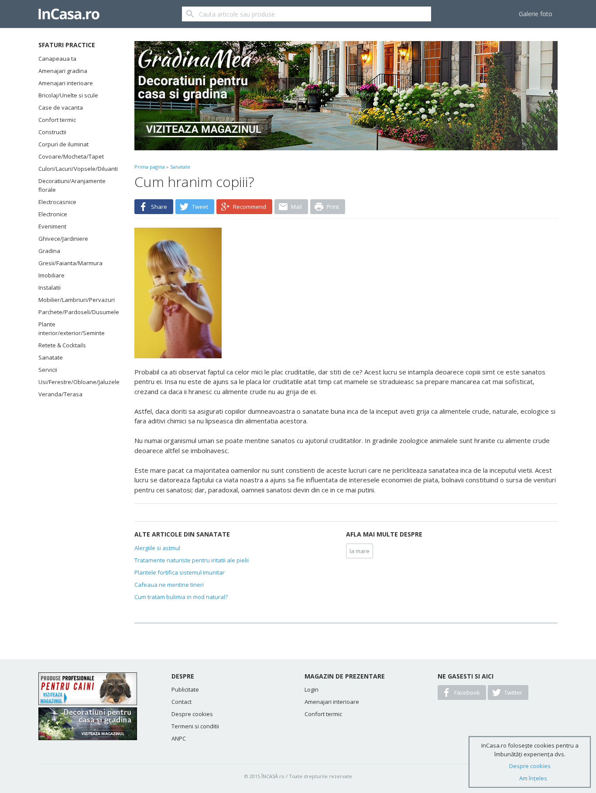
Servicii (47, 370)
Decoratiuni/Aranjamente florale (72, 185)
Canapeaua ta (57, 58)
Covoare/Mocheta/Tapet (71, 156)
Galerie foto (535, 14)
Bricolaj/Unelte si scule (68, 95)
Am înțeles (533, 778)
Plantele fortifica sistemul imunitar (179, 572)
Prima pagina (149, 166)
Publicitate (185, 689)
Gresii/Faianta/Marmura (70, 263)
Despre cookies (192, 714)
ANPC (178, 738)
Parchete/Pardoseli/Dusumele (75, 312)
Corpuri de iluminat (63, 144)
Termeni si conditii (195, 726)
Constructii (52, 132)
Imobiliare (51, 275)
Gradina (49, 251)
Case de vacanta (60, 107)
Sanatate (50, 357)
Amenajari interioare (65, 83)
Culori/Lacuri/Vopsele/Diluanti (75, 169)
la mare (359, 551)
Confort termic (57, 120)
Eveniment (52, 226)
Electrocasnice (57, 202)
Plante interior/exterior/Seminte (71, 328)
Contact (181, 702)
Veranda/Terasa (60, 394)
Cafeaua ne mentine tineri (169, 585)
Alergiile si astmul (157, 548)
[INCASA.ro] (68, 13)
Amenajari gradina (62, 71)
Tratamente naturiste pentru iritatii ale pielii (191, 560)
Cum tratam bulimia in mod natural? (181, 597)
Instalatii (49, 287)
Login (312, 689)
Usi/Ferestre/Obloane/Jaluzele (75, 382)
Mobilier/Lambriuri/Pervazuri (75, 300)
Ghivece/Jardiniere (63, 238)
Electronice (52, 214)
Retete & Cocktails (62, 345)
